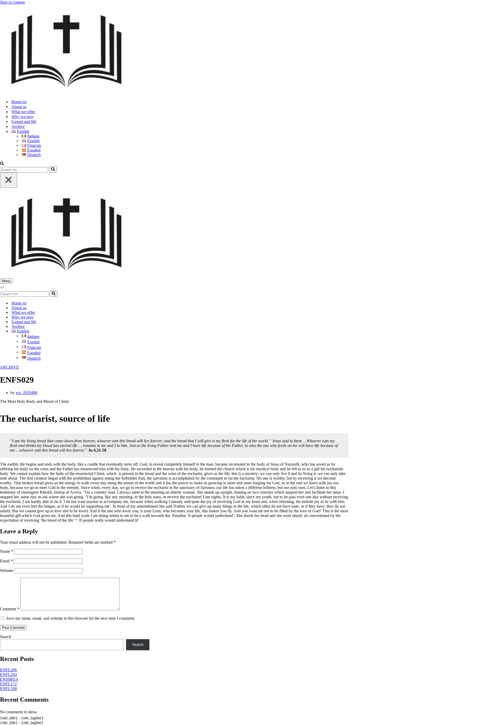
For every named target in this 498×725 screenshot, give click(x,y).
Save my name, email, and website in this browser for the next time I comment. (70, 618)
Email (6, 561)
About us (18, 107)
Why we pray (22, 116)
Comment (9, 609)
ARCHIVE (9, 367)
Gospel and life (23, 121)
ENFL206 (8, 670)
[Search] (2, 164)
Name (6, 551)
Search (5, 636)
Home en (18, 102)
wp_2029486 (26, 392)
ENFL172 (8, 684)
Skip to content (12, 2)
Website (6, 570)
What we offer (23, 111)
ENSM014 (9, 679)
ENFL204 (8, 674)
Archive (18, 126)
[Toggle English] (90, 331)
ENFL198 (8, 688)
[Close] (8, 180)
